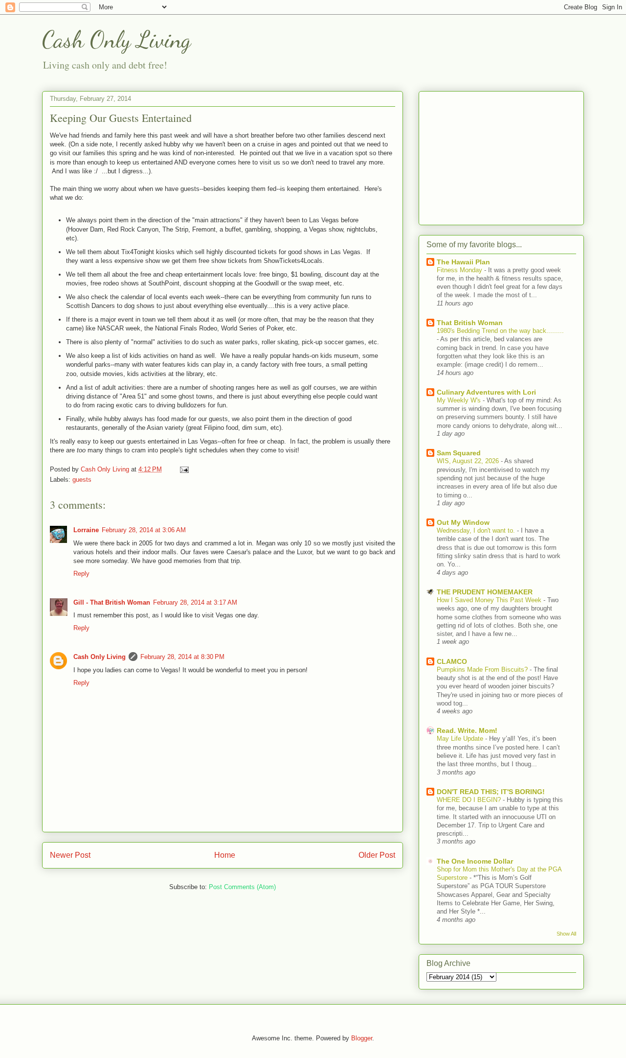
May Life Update (461, 738)
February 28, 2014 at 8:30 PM (182, 656)
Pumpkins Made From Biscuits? (483, 669)
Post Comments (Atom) (242, 887)
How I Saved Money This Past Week (490, 600)
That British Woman (470, 323)
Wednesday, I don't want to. (477, 530)
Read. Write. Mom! (467, 730)
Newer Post (70, 855)
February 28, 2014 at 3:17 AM (195, 602)
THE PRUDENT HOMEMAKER (485, 592)
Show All (566, 934)
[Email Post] (184, 469)
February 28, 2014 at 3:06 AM (144, 530)
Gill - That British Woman (111, 602)
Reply (81, 573)
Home (224, 855)
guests (81, 479)
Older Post (376, 855)
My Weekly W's (460, 400)
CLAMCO (452, 661)
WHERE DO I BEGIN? (470, 799)
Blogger (361, 1038)
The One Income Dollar (475, 861)
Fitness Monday (460, 270)
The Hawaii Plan (463, 262)
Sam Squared (459, 453)
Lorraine (86, 530)
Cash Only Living (116, 39)
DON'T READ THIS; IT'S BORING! (491, 792)
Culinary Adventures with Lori (486, 392)
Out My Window (463, 522)
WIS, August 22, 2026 (469, 461)
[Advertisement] (501, 156)
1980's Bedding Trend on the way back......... (500, 330)
